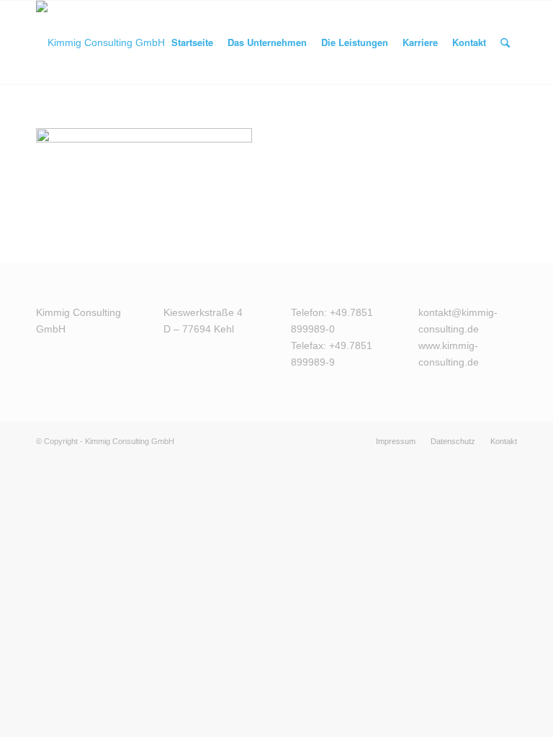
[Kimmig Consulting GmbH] (100, 42)
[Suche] (505, 42)
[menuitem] (192, 42)
